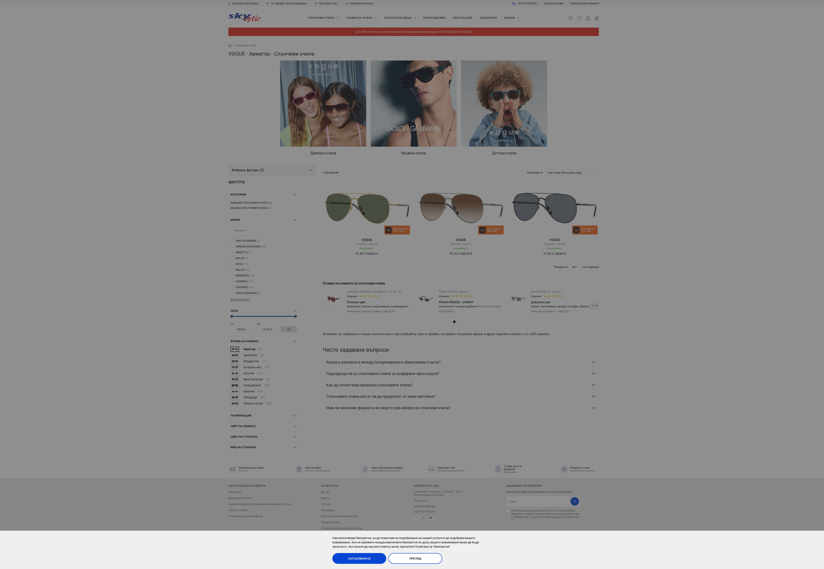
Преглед (415, 558)
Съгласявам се (359, 558)
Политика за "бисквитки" (432, 546)
